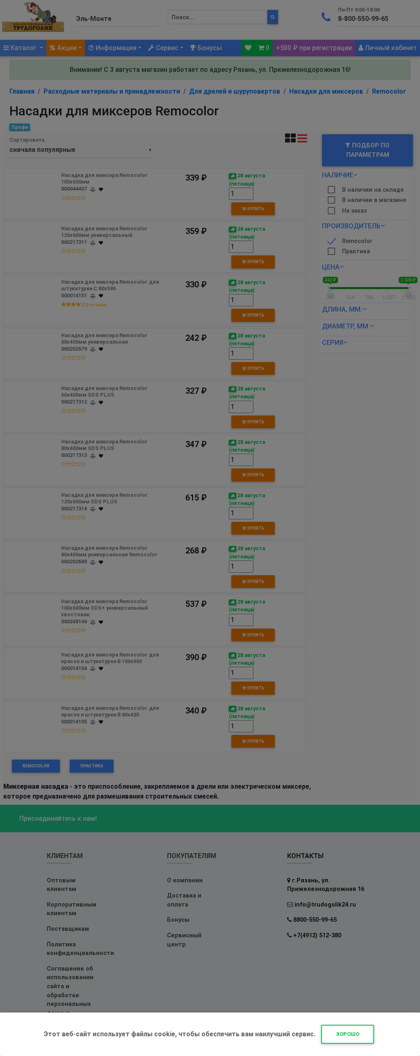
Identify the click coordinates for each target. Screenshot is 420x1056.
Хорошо (347, 1034)
